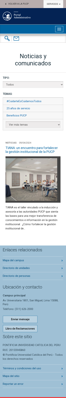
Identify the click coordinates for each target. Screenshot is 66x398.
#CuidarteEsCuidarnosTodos (24, 101)
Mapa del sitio (11, 376)
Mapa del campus (13, 260)
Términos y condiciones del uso (22, 368)
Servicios (53, 4)
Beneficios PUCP (17, 115)
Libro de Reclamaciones (20, 328)
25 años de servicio (18, 108)
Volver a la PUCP (18, 3)
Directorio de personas (16, 276)
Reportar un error (13, 384)
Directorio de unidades (16, 268)
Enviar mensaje (20, 319)
